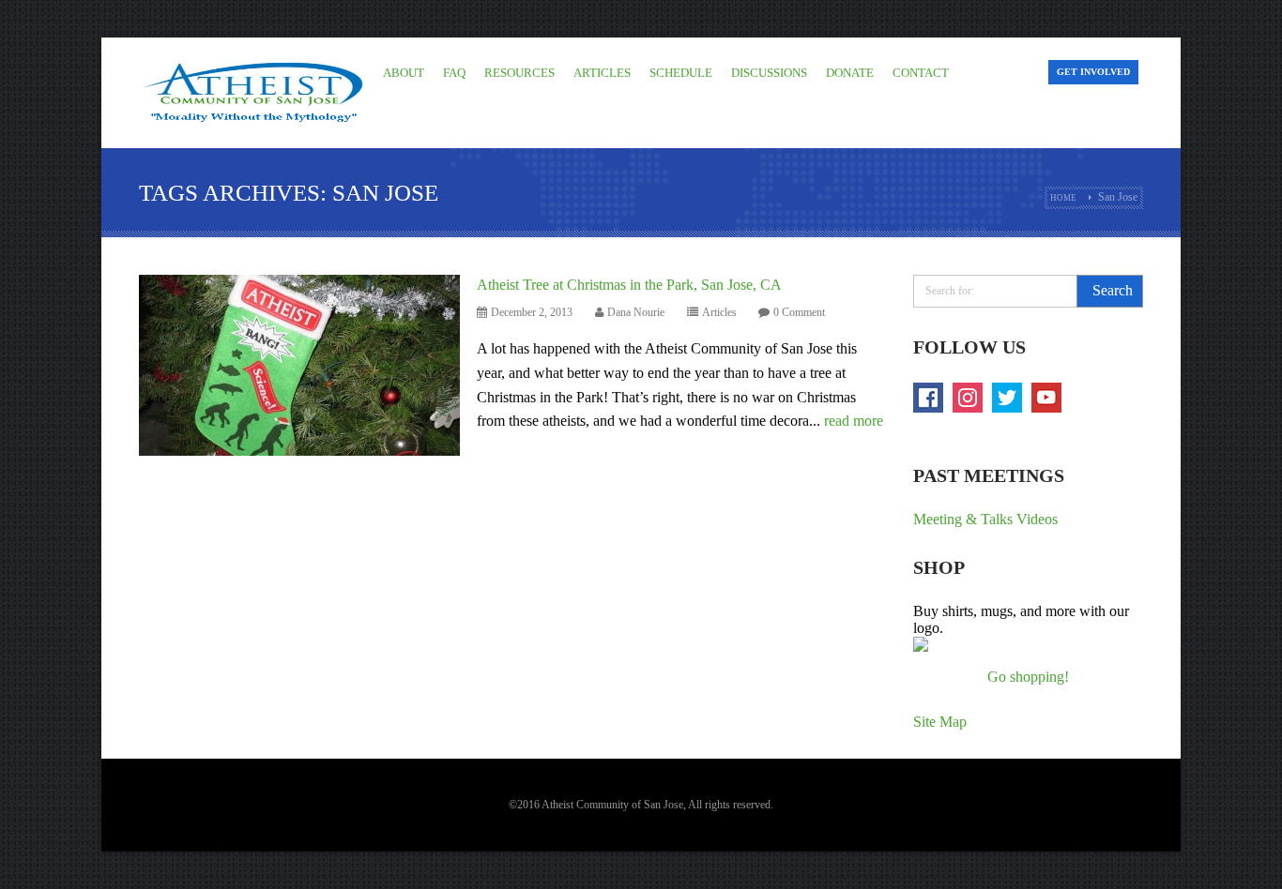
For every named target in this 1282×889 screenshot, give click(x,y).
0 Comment (799, 312)
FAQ (454, 73)
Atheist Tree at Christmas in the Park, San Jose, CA (629, 285)
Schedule (680, 73)
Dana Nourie (635, 312)
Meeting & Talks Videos (985, 519)
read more (853, 421)
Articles (602, 73)
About (403, 73)
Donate (850, 73)
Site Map (940, 722)
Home (1063, 198)
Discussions (769, 73)
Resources (519, 73)
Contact (921, 73)
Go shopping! (1028, 677)
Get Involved (1093, 72)
